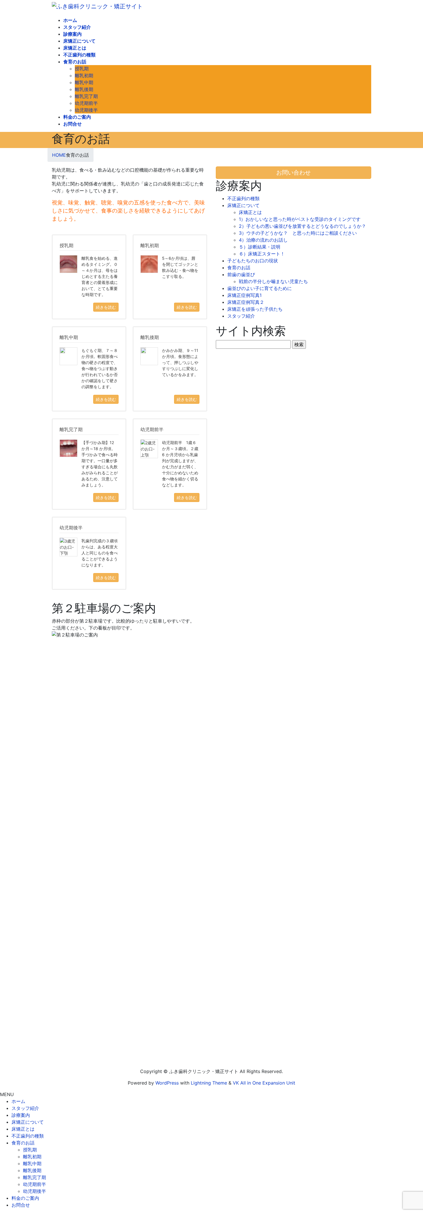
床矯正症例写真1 (244, 295)
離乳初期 (84, 75)
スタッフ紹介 (241, 316)
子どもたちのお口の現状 (252, 261)
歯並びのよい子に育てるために (259, 288)
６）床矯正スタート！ (262, 254)
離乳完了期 (86, 96)
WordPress (167, 1083)
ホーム (18, 1101)
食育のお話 (238, 267)
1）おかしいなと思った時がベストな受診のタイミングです (300, 219)
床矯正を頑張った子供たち (255, 309)
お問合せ (21, 1205)
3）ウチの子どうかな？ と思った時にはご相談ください (298, 233)
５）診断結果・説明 (259, 247)
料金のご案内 (25, 1198)
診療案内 (21, 1115)
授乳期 (82, 68)
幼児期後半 (86, 110)
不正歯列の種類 (243, 198)
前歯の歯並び (241, 274)
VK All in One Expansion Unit (264, 1083)
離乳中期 (84, 82)
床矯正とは (250, 212)
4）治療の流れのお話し (263, 240)
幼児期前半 (86, 103)
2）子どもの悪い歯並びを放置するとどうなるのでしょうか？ (302, 226)
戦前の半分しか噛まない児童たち (273, 281)
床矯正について (243, 205)
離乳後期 (84, 89)
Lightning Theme (209, 1083)
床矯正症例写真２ (245, 302)
